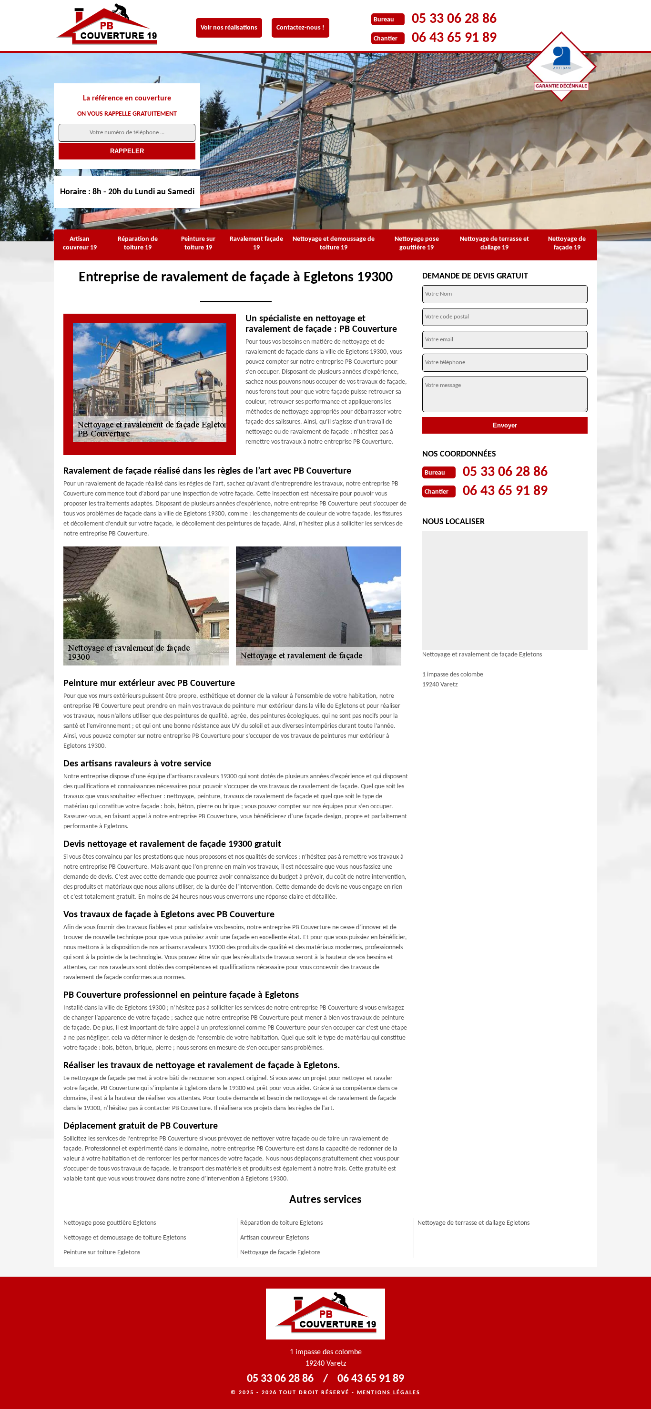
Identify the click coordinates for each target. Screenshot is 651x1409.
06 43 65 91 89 (454, 38)
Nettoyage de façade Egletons (280, 1252)
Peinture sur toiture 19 (198, 243)
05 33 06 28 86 (454, 19)
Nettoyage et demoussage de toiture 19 (334, 243)
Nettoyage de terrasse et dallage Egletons (473, 1223)
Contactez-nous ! (300, 27)
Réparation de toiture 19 (138, 243)
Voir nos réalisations (229, 27)
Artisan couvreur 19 (80, 243)
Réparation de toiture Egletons (281, 1223)
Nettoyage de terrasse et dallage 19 (494, 243)
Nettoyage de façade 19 (567, 243)
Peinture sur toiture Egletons (101, 1252)
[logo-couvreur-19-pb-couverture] (113, 25)
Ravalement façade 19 (256, 243)
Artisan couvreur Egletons (274, 1237)
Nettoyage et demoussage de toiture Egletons (124, 1237)
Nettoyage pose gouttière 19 (417, 243)
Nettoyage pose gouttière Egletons (109, 1223)
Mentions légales (388, 1393)
